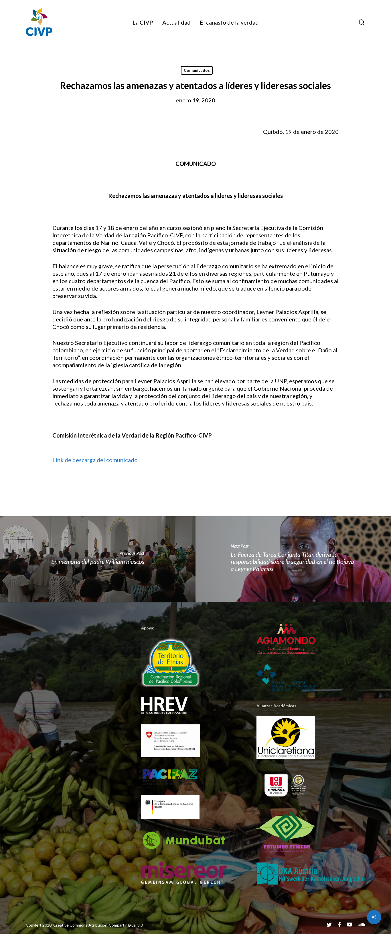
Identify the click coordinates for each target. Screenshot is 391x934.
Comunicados (197, 70)
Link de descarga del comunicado (95, 459)
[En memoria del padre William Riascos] (98, 559)
